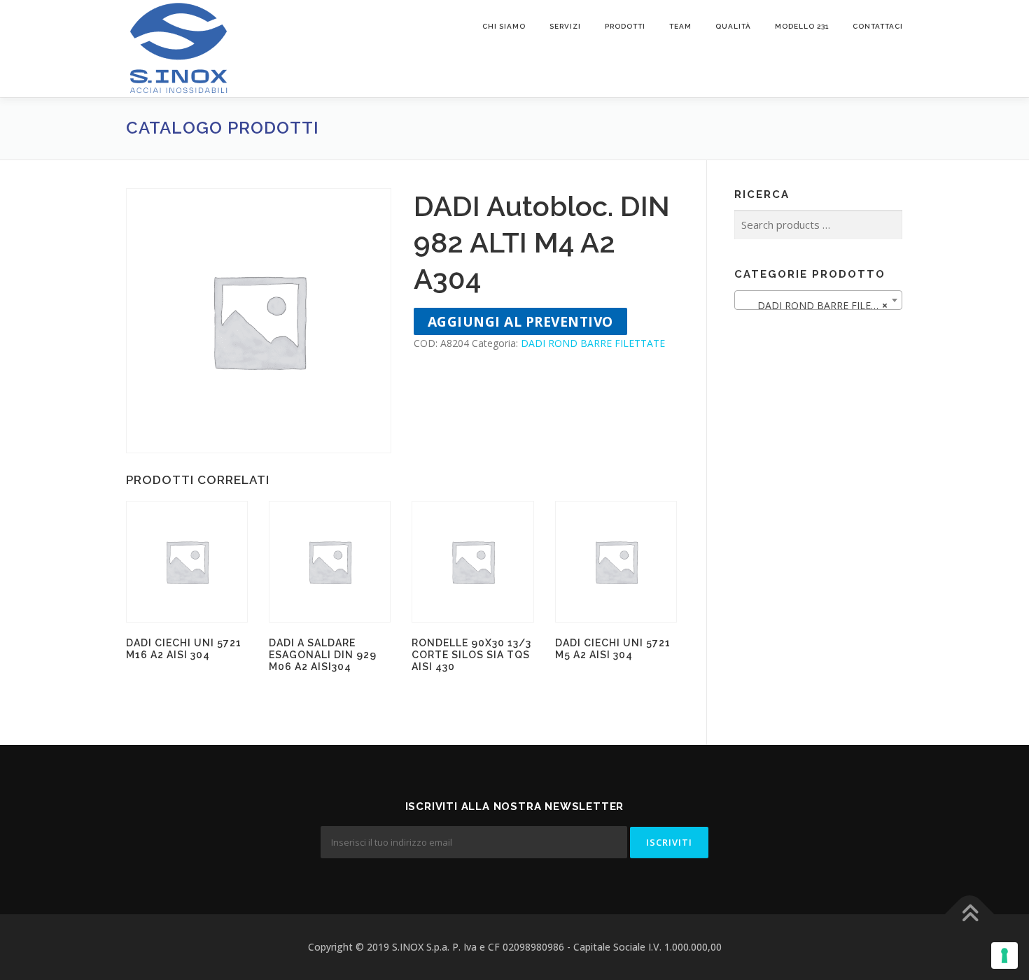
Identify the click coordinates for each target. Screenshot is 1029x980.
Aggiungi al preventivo (520, 321)
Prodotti (625, 26)
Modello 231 (802, 26)
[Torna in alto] (970, 914)
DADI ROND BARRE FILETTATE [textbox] (821, 305)
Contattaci (878, 26)
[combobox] (818, 300)
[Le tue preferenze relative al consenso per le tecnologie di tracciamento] (1004, 955)
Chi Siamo (504, 26)
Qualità (733, 26)
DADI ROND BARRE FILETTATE (593, 343)
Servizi (565, 26)
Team (680, 26)
